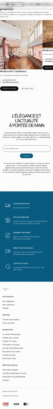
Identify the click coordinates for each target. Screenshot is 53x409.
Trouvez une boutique (10, 319)
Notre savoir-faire (9, 358)
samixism (14, 396)
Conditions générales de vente (14, 373)
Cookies (5, 380)
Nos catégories (8, 301)
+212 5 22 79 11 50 (9, 80)
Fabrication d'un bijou (10, 344)
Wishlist (5, 308)
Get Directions (27, 88)
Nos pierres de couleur (11, 351)
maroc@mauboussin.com (10, 82)
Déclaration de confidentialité (13, 376)
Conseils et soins (9, 355)
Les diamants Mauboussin (12, 348)
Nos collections (8, 305)
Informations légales (10, 370)
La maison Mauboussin (11, 334)
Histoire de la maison (10, 338)
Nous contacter (8, 323)
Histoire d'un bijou (9, 341)
